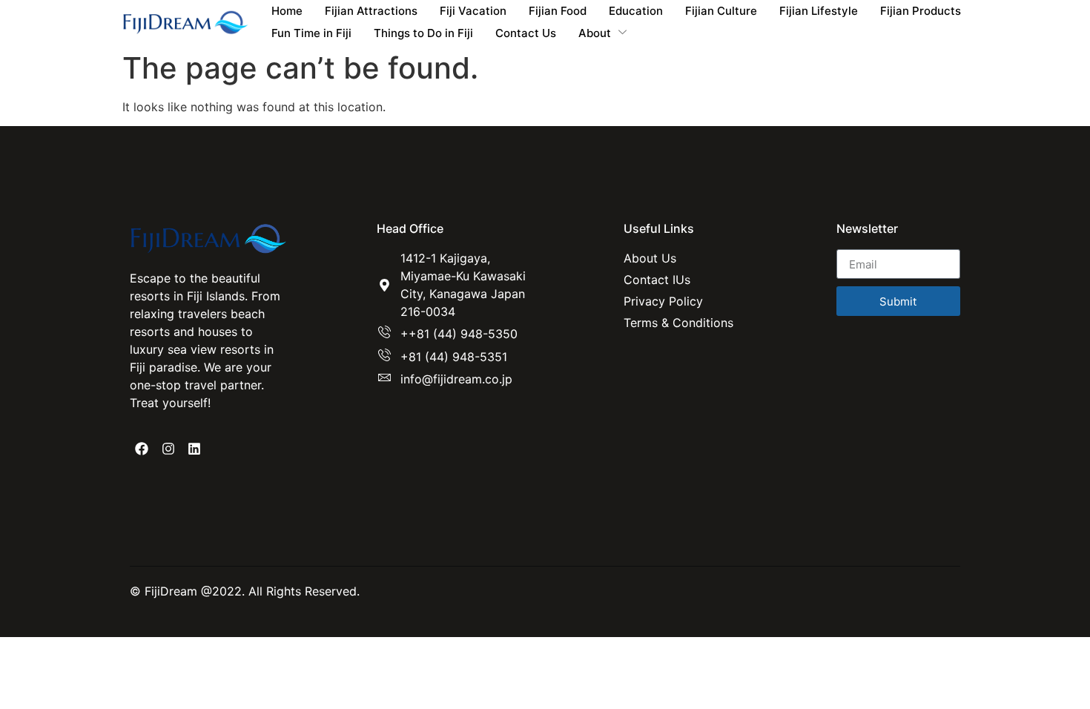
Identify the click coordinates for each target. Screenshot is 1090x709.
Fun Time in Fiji (311, 33)
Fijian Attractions (371, 11)
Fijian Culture (721, 11)
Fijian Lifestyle (818, 11)
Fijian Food (558, 11)
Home (287, 11)
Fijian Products (920, 11)
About (594, 33)
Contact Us (525, 33)
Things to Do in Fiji (423, 33)
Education (636, 11)
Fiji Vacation (473, 11)
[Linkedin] (194, 449)
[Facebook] (141, 449)
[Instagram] (167, 449)
